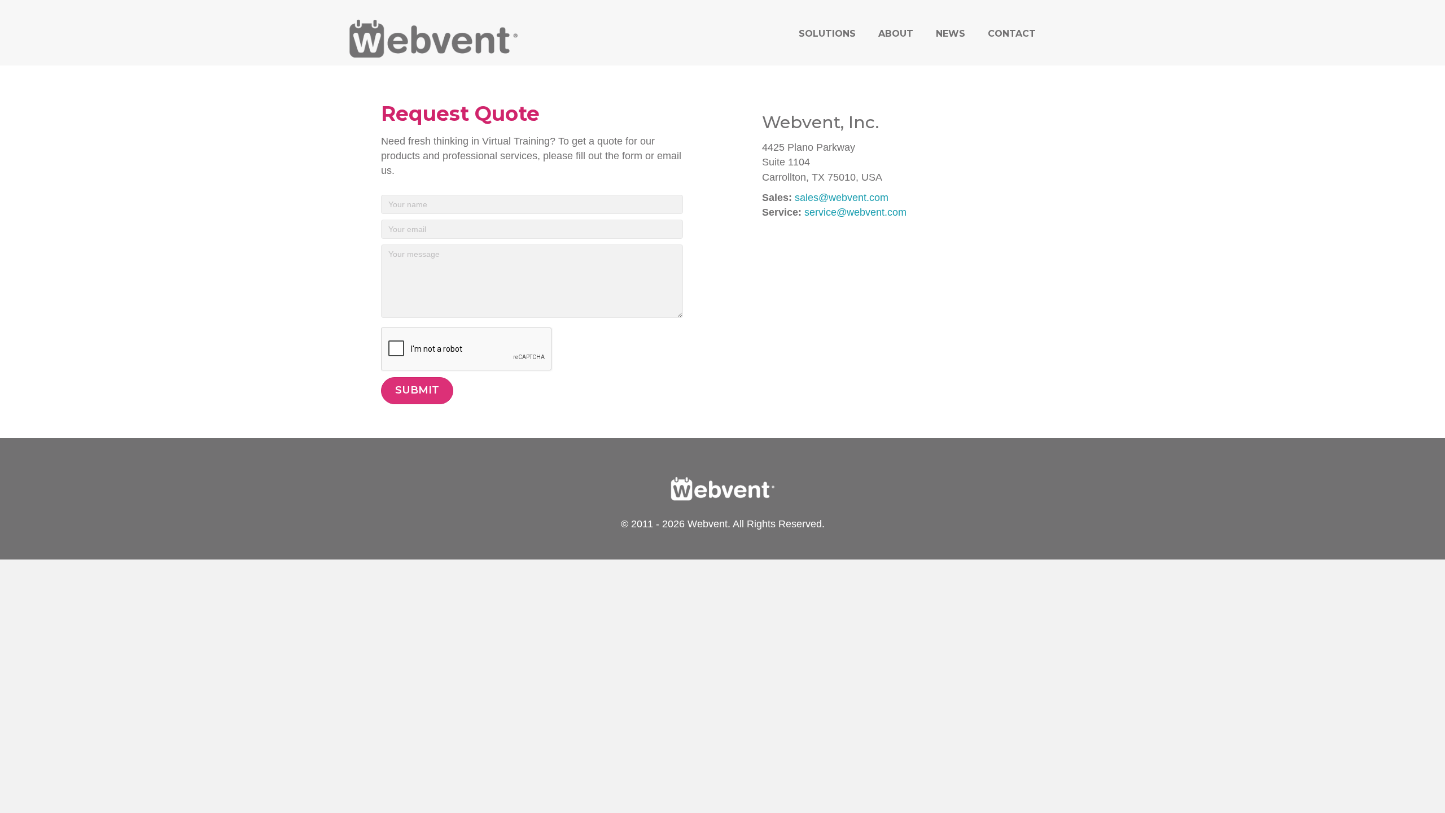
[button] (417, 390)
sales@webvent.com (841, 197)
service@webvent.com (855, 212)
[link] (827, 33)
